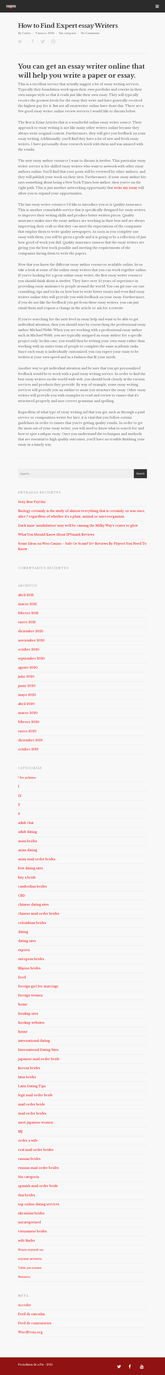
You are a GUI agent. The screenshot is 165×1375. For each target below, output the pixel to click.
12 (19, 796)
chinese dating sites (33, 904)
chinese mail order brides (38, 914)
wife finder (26, 1240)
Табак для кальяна (29, 1268)
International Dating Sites (38, 1050)
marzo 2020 (28, 713)
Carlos (26, 33)
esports (24, 950)
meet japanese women (35, 1122)
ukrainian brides (31, 1213)
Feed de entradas (31, 1314)
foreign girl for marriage (38, 986)
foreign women (30, 995)
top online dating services (38, 1204)
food (22, 977)
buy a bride (27, 877)
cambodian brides (32, 886)
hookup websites (31, 1023)
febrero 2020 (28, 722)
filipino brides (29, 968)
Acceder (24, 1305)
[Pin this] (52, 42)
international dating (34, 1041)
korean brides (29, 1068)
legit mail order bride (35, 1095)
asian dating (27, 850)
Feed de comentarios (34, 1323)
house (23, 1032)
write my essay (125, 188)
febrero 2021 (28, 613)
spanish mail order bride (38, 1186)
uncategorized (29, 1222)
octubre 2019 (28, 749)
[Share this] (33, 42)
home (22, 1004)
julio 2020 (26, 676)
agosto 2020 (28, 667)
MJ (20, 1131)
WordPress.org (30, 1332)
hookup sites (28, 1014)
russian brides (29, 1159)
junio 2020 (26, 686)
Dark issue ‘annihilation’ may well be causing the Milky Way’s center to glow (78, 525)
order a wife (28, 1140)
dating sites (27, 941)
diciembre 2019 (30, 740)
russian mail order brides (38, 1168)
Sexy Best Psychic (32, 502)
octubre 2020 (28, 649)
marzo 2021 (27, 604)
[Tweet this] (43, 42)
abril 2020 (26, 704)
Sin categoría (67, 33)
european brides (31, 959)
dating (23, 932)
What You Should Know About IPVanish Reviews (56, 534)
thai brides (26, 1195)
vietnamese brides (32, 1231)
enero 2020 (27, 731)
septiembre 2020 (31, 658)
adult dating (27, 832)
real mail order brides (35, 1150)
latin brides (27, 1077)
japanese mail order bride (39, 1059)
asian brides (27, 841)
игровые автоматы (30, 1259)
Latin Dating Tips (32, 1086)
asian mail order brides (36, 859)
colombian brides (32, 923)
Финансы (24, 1277)
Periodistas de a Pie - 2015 (35, 1364)
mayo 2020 (27, 695)
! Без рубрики (27, 777)
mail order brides (32, 1113)
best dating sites (30, 868)
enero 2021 (27, 622)
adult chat (26, 823)
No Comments (90, 33)
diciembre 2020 (30, 631)
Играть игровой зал (30, 1250)
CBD (21, 895)
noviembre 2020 (31, 640)
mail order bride (31, 1104)
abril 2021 (26, 595)
